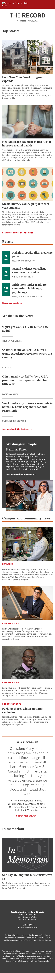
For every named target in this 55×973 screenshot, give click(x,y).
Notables (7, 564)
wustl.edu (26, 953)
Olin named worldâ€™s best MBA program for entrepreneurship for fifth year (25, 380)
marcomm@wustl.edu (28, 927)
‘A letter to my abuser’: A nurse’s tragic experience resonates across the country (27, 353)
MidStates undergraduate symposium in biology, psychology (29, 288)
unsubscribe (44, 958)
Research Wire (10, 623)
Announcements (11, 703)
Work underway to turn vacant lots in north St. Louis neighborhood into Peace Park (27, 406)
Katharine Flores (16, 449)
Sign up (23, 961)
